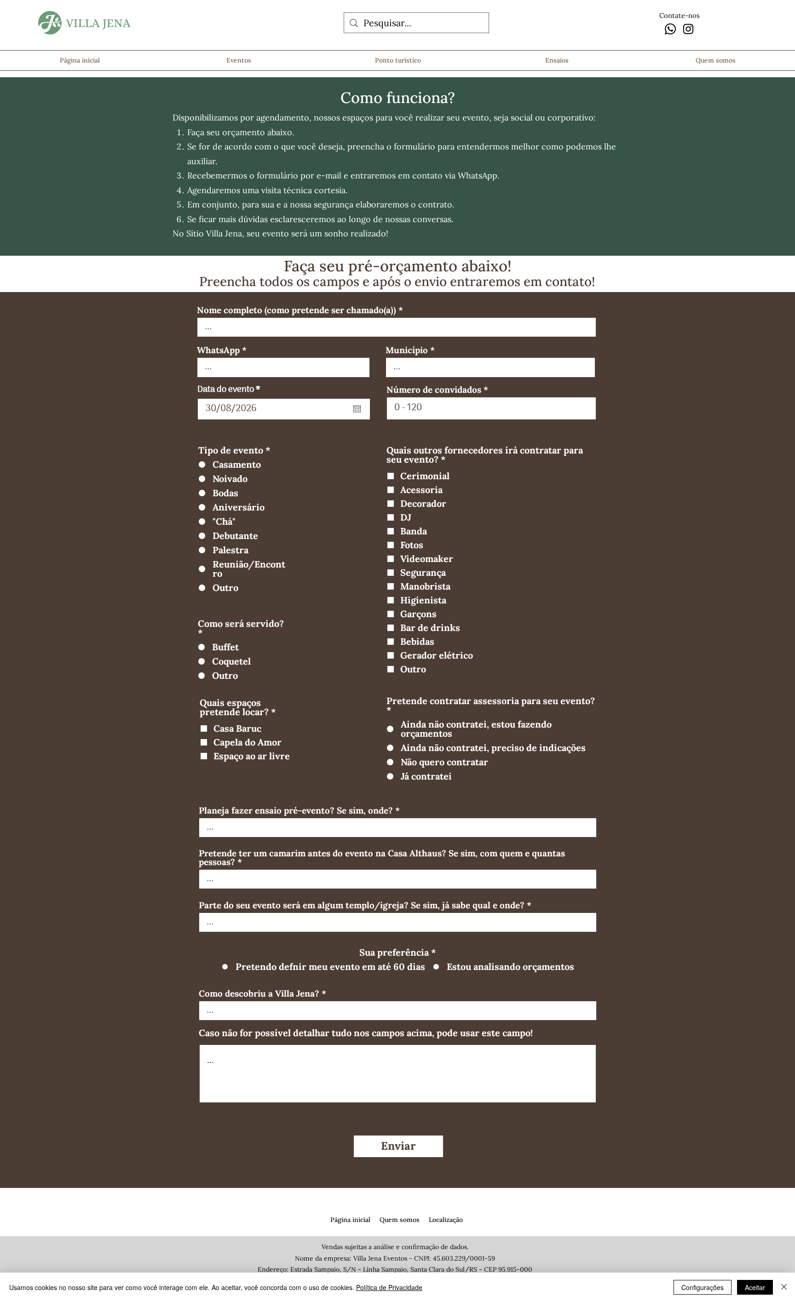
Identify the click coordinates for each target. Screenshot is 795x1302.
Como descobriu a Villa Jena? (259, 993)
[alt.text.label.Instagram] (688, 29)
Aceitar (755, 1287)
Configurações (702, 1287)
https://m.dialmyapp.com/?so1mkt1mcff (285, 1208)
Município (407, 350)
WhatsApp (218, 350)
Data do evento (231, 389)
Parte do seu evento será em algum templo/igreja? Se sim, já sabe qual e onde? (361, 905)
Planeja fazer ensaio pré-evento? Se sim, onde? (296, 810)
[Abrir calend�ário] (357, 409)
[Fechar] (783, 1287)
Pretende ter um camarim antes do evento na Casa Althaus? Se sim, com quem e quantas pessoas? (382, 857)
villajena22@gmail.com (193, 1217)
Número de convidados (433, 389)
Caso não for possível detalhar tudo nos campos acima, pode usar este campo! (366, 1033)
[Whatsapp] (670, 29)
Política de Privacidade (389, 1287)
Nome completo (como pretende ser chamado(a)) (296, 310)
